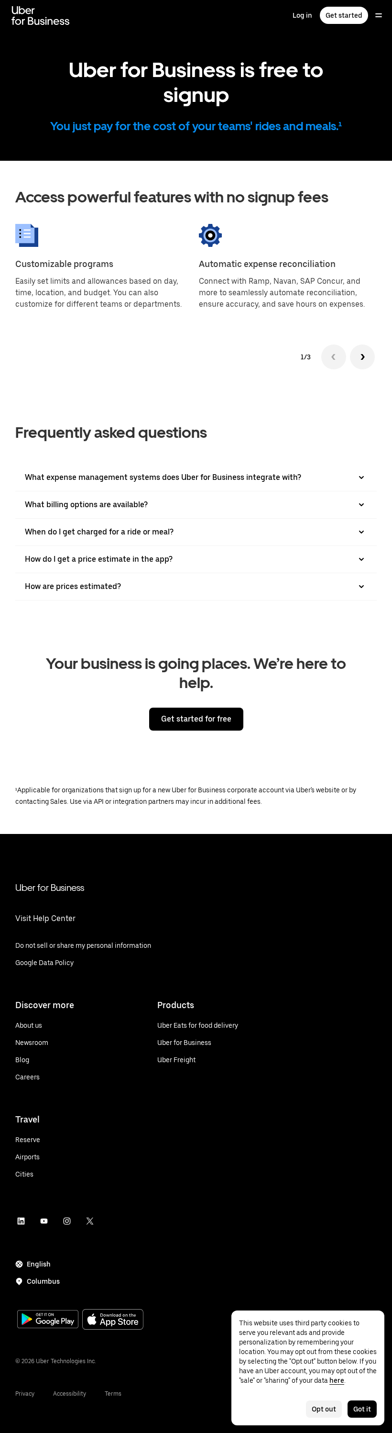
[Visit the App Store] (112, 1320)
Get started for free (196, 718)
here (336, 1380)
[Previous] (333, 356)
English (39, 1264)
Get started (344, 15)
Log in (302, 15)
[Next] (362, 356)
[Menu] (378, 15)
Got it (362, 1409)
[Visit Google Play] (47, 1320)
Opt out (324, 1409)
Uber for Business (49, 887)
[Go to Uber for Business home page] (40, 15)
